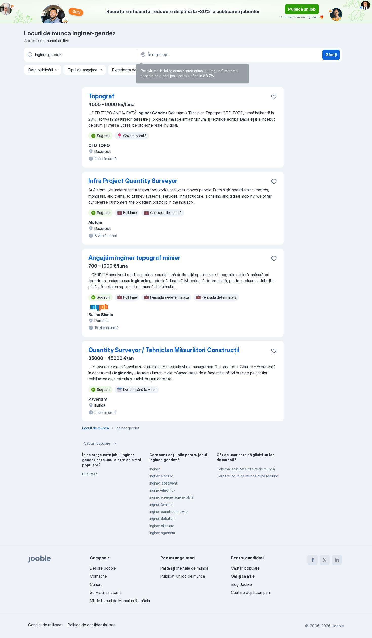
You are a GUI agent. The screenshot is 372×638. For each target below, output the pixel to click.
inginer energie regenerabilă (171, 497)
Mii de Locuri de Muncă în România (120, 600)
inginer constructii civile (168, 511)
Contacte (98, 576)
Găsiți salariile (243, 576)
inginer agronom (162, 533)
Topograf (101, 96)
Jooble (338, 625)
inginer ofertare (161, 526)
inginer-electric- (162, 490)
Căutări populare (97, 443)
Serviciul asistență (106, 592)
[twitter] (325, 560)
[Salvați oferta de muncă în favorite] (273, 97)
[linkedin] (337, 560)
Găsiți (331, 54)
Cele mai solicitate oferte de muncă (246, 469)
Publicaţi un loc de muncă (182, 576)
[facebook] (312, 560)
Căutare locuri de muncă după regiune (247, 476)
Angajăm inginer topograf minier (134, 257)
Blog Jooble (241, 584)
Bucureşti (90, 474)
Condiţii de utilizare (44, 624)
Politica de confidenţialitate (92, 624)
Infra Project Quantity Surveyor (132, 180)
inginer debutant (162, 518)
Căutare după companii (251, 592)
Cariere (96, 584)
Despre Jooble (103, 568)
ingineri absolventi (163, 483)
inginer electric (161, 476)
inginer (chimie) (161, 504)
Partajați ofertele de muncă (184, 568)
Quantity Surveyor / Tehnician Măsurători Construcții (163, 350)
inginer (154, 469)
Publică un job (302, 9)
